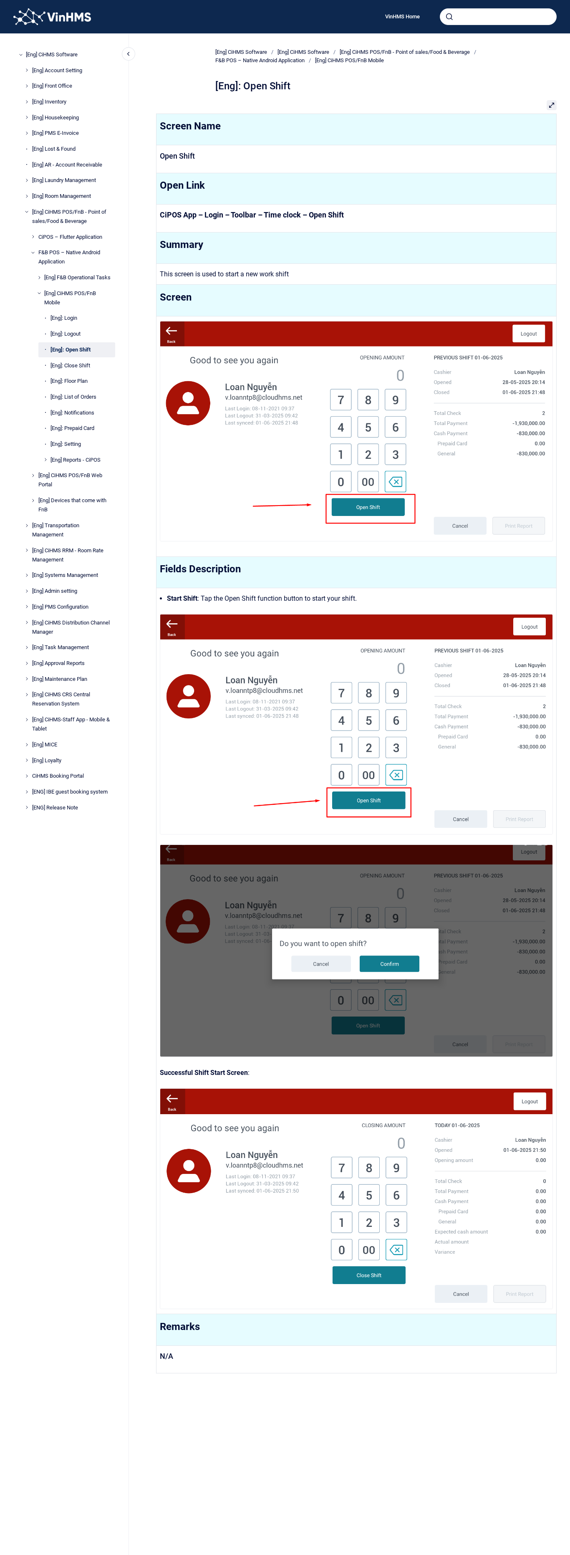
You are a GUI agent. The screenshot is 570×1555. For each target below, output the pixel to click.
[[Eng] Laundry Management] (26, 180)
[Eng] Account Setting (57, 70)
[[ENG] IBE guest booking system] (26, 792)
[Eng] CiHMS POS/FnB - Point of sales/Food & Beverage (69, 216)
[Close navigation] (128, 54)
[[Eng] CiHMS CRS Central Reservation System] (26, 694)
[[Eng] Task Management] (26, 647)
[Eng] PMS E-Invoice (55, 133)
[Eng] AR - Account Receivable (67, 165)
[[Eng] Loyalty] (26, 760)
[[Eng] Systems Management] (26, 575)
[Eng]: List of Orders (73, 397)
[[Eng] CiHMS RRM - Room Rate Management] (26, 550)
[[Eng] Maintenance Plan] (26, 678)
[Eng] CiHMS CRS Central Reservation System (61, 699)
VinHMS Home (402, 16)
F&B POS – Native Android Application (69, 257)
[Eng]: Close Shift (70, 365)
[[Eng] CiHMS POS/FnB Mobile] (39, 293)
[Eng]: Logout (65, 334)
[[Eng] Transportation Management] (26, 525)
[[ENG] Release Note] (26, 807)
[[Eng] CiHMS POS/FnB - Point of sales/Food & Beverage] (26, 211)
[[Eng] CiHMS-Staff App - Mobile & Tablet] (26, 719)
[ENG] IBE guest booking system (70, 792)
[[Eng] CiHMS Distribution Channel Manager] (26, 622)
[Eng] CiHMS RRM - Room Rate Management (67, 555)
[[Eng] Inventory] (26, 102)
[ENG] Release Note (55, 807)
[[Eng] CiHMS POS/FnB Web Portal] (33, 475)
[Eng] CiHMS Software (52, 54)
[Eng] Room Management (61, 196)
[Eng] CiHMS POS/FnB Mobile (70, 298)
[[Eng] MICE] (26, 744)
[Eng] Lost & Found (54, 149)
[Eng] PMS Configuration (60, 607)
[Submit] (449, 16)
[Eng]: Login (63, 318)
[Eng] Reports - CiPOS (75, 460)
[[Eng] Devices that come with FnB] (33, 500)
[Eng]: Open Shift (70, 349)
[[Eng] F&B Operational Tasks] (39, 277)
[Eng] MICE (44, 744)
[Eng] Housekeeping (55, 117)
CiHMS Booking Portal (58, 776)
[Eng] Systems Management (65, 575)
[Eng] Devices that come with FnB (72, 505)
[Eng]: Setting (65, 444)
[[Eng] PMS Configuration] (26, 606)
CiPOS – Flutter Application (70, 236)
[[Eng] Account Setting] (26, 70)
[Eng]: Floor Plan (69, 381)
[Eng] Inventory (49, 102)
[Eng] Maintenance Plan (59, 679)
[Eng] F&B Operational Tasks (77, 277)
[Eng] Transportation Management (55, 530)
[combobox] (498, 17)
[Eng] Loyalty (46, 760)
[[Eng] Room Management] (26, 196)
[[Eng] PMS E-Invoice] (26, 133)
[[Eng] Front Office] (26, 86)
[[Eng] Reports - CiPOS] (45, 459)
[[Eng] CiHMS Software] (21, 54)
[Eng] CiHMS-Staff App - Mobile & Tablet (71, 724)
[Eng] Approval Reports (58, 663)
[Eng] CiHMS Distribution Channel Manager (71, 627)
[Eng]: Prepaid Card (72, 428)
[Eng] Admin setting (54, 591)
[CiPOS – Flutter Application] (33, 236)
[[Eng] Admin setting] (26, 591)
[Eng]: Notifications (72, 413)
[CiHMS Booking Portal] (26, 776)
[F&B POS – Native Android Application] (33, 252)
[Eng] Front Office (52, 86)
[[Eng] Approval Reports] (26, 663)
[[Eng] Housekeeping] (26, 117)
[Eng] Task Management (60, 647)
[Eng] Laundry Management (64, 180)
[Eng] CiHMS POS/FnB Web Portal (70, 480)
